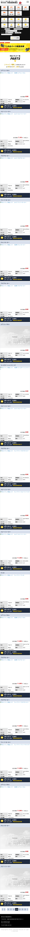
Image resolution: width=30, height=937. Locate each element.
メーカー (2, 29)
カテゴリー (3, 32)
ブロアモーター (5, 156)
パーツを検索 (16, 37)
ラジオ (2, 573)
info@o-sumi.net (7, 925)
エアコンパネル (5, 70)
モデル (12, 29)
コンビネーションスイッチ (8, 365)
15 (22, 909)
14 (19, 909)
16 (25, 909)
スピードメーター (6, 111)
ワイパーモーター (6, 200)
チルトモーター (5, 242)
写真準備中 (15, 337)
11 (11, 909)
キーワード (3, 30)
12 (13, 909)
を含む (19, 30)
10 (8, 909)
